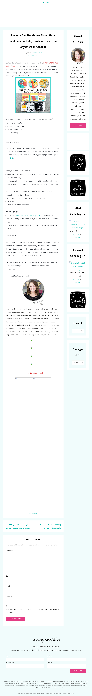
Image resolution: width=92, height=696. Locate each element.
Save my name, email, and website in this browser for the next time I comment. (32, 611)
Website (9, 596)
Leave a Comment (33, 55)
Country (49, 663)
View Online (75, 234)
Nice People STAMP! (46, 16)
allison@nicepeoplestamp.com (28, 215)
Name (8, 576)
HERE (11, 158)
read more (78, 126)
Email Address (10, 663)
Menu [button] (47, 2)
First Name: (9, 656)
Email (8, 586)
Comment (10, 551)
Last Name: (50, 656)
